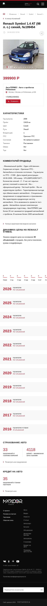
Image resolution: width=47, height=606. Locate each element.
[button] (41, 67)
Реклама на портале (9, 514)
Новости (27, 517)
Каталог (26, 527)
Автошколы (28, 538)
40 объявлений (18, 430)
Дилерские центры (27, 534)
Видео (26, 513)
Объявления (28, 530)
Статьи (26, 520)
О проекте (6, 510)
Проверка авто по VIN (28, 550)
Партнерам (6, 517)
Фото (25, 510)
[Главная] (4, 14)
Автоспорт (27, 523)
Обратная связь (8, 520)
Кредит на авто (27, 546)
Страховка (27, 542)
